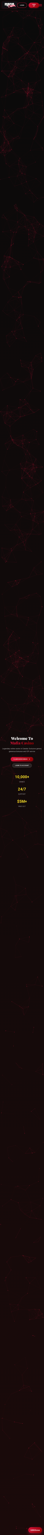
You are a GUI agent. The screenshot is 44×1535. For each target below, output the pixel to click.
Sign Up (34, 5)
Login (22, 5)
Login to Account (22, 765)
